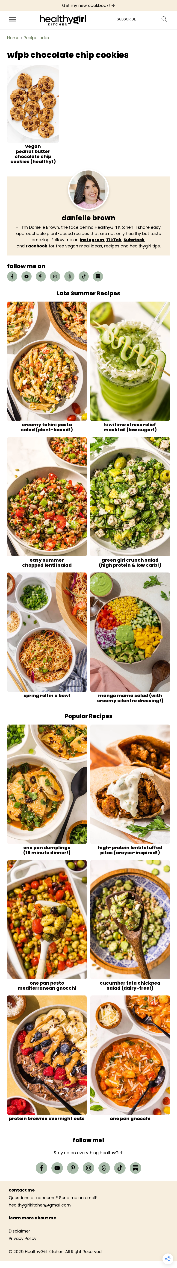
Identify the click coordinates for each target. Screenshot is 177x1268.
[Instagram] (55, 276)
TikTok (113, 240)
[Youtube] (26, 276)
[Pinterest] (41, 276)
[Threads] (69, 276)
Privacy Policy (22, 1238)
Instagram (92, 240)
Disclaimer (19, 1231)
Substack (134, 240)
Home (13, 38)
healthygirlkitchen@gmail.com (40, 1205)
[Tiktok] (84, 276)
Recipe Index (36, 38)
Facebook (36, 246)
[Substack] (98, 276)
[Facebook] (12, 276)
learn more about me (32, 1218)
